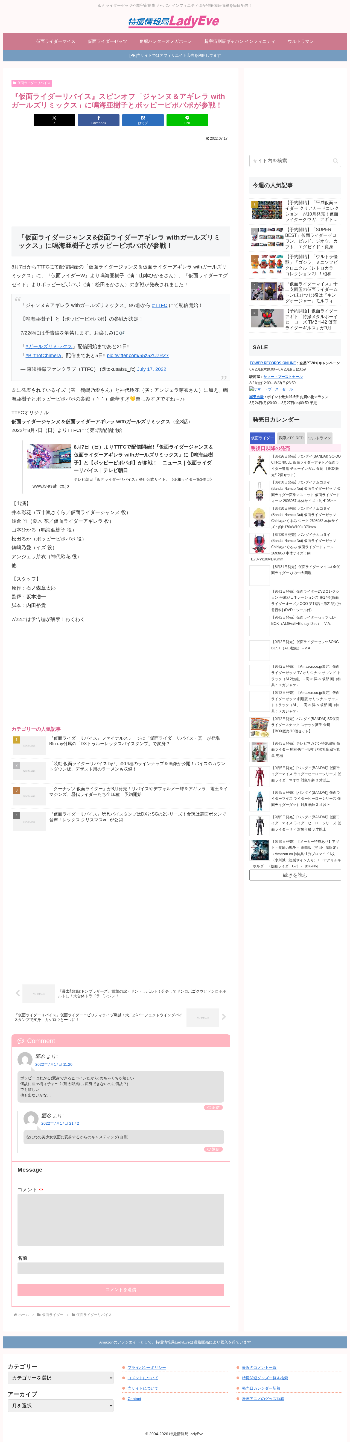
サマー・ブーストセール (283, 377)
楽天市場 (256, 397)
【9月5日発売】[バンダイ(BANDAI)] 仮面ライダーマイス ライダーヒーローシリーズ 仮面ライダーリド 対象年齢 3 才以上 (306, 823)
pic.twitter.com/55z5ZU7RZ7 (138, 355)
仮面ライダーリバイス (34, 83)
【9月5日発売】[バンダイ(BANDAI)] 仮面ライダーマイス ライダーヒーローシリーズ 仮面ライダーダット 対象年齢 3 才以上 (306, 799)
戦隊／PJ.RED (291, 438)
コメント (30, 1189)
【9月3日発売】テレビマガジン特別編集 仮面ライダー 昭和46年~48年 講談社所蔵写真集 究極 (305, 750)
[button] (335, 161)
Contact (134, 1398)
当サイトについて (143, 1388)
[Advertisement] (120, 183)
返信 (216, 1107)
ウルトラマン (319, 438)
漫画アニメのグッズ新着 (263, 1398)
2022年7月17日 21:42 (60, 1123)
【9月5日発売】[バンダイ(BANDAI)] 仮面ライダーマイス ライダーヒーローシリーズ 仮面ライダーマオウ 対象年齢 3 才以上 (306, 774)
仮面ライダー (262, 438)
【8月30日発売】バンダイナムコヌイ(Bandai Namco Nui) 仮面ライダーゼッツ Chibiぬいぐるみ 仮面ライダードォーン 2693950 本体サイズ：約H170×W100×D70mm (292, 547)
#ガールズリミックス (48, 346)
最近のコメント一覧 (259, 1367)
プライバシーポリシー (147, 1367)
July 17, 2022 (151, 369)
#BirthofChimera (43, 355)
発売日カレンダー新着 (261, 1388)
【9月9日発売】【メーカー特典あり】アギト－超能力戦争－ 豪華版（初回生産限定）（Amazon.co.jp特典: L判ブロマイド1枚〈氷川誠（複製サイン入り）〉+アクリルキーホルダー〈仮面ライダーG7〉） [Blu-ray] (295, 854)
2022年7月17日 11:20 (53, 1064)
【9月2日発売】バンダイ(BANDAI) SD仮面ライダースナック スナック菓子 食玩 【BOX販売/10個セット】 (305, 725)
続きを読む (295, 875)
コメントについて (143, 1378)
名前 (22, 1258)
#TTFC (159, 305)
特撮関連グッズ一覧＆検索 (265, 1378)
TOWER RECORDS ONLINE (273, 363)
